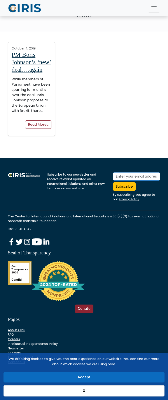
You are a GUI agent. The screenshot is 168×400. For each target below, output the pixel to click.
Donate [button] (84, 308)
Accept (84, 377)
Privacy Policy (129, 199)
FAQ (11, 334)
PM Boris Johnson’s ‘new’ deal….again (31, 62)
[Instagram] (28, 241)
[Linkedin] (46, 241)
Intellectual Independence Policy (33, 344)
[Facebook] (12, 241)
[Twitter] (20, 241)
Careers (14, 339)
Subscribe (124, 186)
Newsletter (16, 348)
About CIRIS (16, 330)
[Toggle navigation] (154, 8)
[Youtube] (37, 241)
